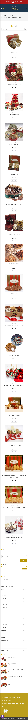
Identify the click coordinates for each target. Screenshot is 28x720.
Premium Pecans (4, 640)
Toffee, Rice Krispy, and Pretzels (8, 647)
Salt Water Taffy (5, 643)
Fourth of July (4, 607)
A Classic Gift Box (14, 174)
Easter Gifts (4, 598)
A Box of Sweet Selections (14, 54)
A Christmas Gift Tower (14, 84)
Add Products (13, 552)
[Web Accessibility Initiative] (2, 716)
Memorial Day (5, 615)
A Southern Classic (14, 234)
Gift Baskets (16, 203)
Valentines (4, 627)
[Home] (1, 17)
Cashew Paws (4, 583)
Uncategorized (4, 650)
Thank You (4, 621)
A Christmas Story (14, 114)
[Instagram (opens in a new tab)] (15, 2)
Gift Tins (16, 142)
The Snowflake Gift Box (14, 445)
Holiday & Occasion (5, 593)
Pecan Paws (3, 630)
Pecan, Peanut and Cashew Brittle (8, 634)
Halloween (4, 610)
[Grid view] (12, 26)
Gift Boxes (16, 52)
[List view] (15, 26)
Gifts (2, 589)
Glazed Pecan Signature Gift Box (14, 265)
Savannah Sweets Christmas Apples (14, 385)
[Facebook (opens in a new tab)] (13, 2)
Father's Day (4, 604)
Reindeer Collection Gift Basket (14, 325)
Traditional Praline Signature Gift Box (13, 507)
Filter (24, 568)
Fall (3, 601)
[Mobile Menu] (26, 8)
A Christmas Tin (14, 144)
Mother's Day (4, 618)
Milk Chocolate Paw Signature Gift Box (14, 295)
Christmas (19, 17)
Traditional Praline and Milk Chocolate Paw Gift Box (14, 476)
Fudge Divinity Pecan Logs (7, 586)
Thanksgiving (17, 263)
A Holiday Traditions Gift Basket (14, 204)
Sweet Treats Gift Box (14, 415)
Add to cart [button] (14, 59)
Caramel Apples (4, 579)
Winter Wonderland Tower (14, 537)
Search (23, 560)
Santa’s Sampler (14, 355)
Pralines (3, 637)
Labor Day (4, 613)
